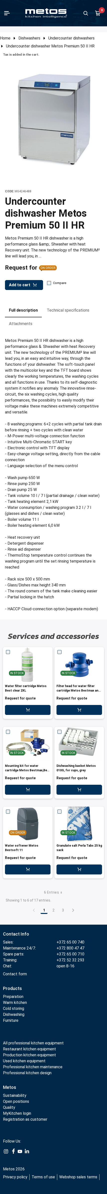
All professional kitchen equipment (33, 1043)
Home (5, 38)
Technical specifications (68, 310)
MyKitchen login (17, 1113)
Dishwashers (29, 38)
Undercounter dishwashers (71, 38)
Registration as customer (25, 1119)
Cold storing (13, 1008)
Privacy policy (15, 1177)
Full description (23, 310)
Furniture (10, 1020)
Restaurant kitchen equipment (30, 1049)
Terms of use (43, 1177)
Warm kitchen (15, 1002)
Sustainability (14, 1095)
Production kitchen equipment (29, 1055)
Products (12, 988)
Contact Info (16, 934)
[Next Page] (73, 910)
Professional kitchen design (27, 1072)
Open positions (16, 1101)
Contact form (15, 974)
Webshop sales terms (78, 1177)
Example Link (6, 1154)
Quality (9, 1107)
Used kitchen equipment (24, 1061)
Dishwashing (13, 1014)
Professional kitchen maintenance (32, 1067)
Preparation (13, 996)
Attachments (20, 323)
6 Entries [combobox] (51, 892)
